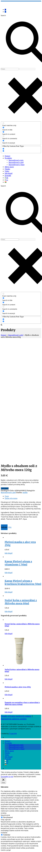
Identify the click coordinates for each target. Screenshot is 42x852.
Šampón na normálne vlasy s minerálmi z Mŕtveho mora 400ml (22, 703)
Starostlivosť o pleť (16, 162)
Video (7, 171)
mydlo (25, 493)
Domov (7, 156)
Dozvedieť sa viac (7, 776)
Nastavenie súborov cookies (14, 718)
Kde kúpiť (8, 173)
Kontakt (8, 176)
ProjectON (13, 733)
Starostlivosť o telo (16, 160)
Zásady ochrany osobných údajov (16, 716)
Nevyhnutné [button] (5, 815)
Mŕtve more (9, 167)
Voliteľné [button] (4, 833)
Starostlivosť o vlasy (17, 165)
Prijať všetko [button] (31, 776)
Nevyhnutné (8, 817)
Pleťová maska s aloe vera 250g (18, 687)
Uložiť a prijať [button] (6, 850)
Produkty (8, 158)
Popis (7, 496)
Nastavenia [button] (18, 776)
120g (9, 527)
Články (7, 169)
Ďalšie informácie (11, 498)
